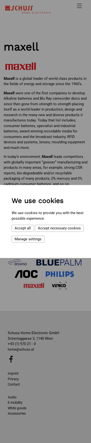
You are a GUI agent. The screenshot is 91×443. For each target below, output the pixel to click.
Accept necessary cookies (59, 228)
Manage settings (28, 239)
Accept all (23, 228)
